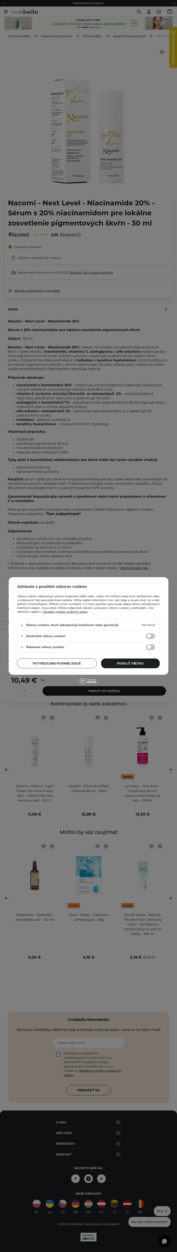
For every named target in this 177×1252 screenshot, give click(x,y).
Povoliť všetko (130, 663)
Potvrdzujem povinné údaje (57, 663)
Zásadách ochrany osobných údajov (65, 611)
